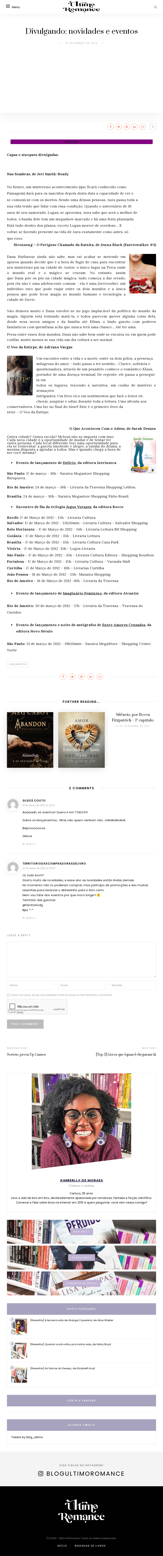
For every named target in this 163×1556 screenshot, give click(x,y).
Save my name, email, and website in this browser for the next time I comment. (61, 995)
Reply (31, 844)
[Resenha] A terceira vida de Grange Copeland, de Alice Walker (72, 1320)
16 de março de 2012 (81, 43)
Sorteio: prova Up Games (26, 1055)
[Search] (155, 7)
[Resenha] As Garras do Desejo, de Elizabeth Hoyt (62, 1368)
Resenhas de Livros (90, 1545)
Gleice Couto (34, 801)
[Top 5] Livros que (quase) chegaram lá (126, 1055)
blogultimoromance (86, 1473)
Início (62, 1545)
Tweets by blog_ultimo (27, 1437)
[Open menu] (8, 6)
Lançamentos (18, 664)
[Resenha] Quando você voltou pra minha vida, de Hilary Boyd (70, 1344)
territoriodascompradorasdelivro (54, 864)
